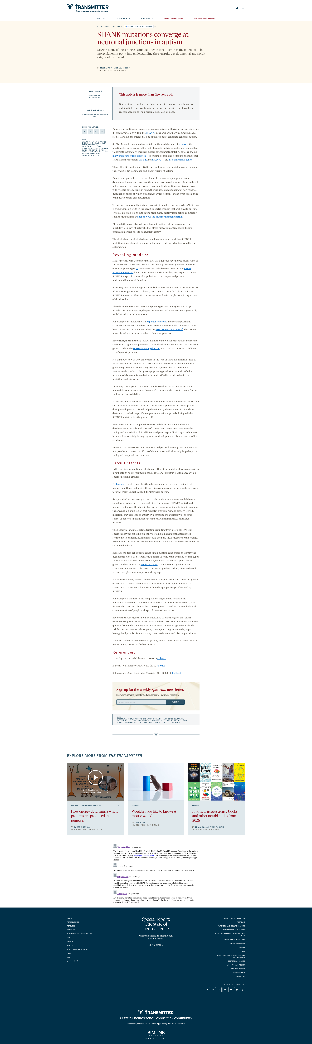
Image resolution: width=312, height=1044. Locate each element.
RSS (243, 951)
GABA (104, 143)
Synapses (86, 155)
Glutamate (93, 145)
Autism (95, 141)
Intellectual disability (92, 146)
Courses (70, 957)
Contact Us (240, 977)
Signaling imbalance (99, 152)
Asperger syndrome (156, 322)
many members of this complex (129, 156)
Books (70, 945)
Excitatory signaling (91, 143)
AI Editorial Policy (236, 965)
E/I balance (118, 484)
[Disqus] (156, 873)
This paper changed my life (79, 934)
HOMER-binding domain (146, 348)
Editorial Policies (236, 961)
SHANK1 (95, 150)
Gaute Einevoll (82, 827)
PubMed (161, 658)
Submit (175, 702)
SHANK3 (85, 152)
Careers (241, 947)
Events (70, 953)
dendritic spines (149, 564)
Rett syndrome (167, 721)
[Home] (156, 1012)
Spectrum (117, 26)
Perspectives (121, 18)
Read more (156, 945)
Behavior (136, 805)
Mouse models (88, 148)
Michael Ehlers (122, 68)
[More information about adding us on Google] (155, 26)
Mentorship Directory (234, 940)
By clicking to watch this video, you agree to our (95, 791)
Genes (84, 145)
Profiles (71, 930)
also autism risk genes (180, 160)
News (99, 18)
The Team (241, 922)
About (234, 918)
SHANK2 (102, 150)
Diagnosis (102, 141)
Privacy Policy (238, 969)
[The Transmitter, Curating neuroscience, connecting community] (88, 8)
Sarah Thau (140, 823)
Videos (70, 941)
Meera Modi (106, 68)
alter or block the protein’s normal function (160, 217)
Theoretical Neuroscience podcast (86, 805)
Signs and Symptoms (91, 154)
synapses (183, 144)
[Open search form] (237, 8)
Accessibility (239, 973)
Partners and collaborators (231, 926)
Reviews (195, 805)
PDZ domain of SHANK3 (169, 329)
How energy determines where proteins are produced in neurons (95, 816)
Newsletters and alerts (234, 930)
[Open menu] (243, 7)
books (77, 949)
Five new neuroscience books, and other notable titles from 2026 (215, 816)
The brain (95, 155)
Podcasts (71, 938)
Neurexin (99, 148)
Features (71, 926)
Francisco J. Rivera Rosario (209, 827)
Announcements (237, 943)
